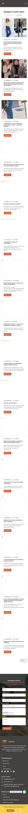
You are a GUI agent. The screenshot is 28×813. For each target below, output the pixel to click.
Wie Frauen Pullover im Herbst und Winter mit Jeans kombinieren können (14, 165)
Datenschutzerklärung (8, 802)
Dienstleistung (6, 797)
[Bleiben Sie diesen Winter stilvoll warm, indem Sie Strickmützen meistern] (14, 427)
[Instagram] (8, 771)
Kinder (4, 766)
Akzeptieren (10, 810)
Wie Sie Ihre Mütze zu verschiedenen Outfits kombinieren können (13, 364)
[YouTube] (13, 771)
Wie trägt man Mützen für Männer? (12, 204)
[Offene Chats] (24, 792)
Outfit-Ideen (14, 39)
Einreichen (7, 728)
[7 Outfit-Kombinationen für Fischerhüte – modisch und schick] (14, 545)
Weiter (22, 660)
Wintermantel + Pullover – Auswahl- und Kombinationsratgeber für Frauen (13, 324)
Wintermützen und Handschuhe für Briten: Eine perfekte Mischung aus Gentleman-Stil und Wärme (14, 84)
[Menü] (26, 3)
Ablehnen (18, 810)
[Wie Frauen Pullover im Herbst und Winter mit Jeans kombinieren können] (14, 150)
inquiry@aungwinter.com (9, 779)
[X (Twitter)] (5, 771)
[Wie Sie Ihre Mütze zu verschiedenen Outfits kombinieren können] (14, 349)
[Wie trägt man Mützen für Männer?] (14, 189)
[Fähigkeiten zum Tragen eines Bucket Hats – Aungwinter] (14, 506)
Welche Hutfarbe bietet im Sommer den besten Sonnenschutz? (13, 283)
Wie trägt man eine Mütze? (10, 403)
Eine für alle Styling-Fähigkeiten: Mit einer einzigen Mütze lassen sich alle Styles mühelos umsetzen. (14, 600)
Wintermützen (6, 763)
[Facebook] (2, 771)
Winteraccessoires (7, 769)
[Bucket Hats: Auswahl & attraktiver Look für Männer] (14, 627)
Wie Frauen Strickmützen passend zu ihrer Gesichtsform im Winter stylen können (13, 43)
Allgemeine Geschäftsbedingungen (11, 799)
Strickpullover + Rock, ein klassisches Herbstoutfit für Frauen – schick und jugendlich (13, 125)
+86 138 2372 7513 (8, 781)
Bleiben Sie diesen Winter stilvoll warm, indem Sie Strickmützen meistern (13, 442)
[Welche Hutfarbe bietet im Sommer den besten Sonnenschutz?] (14, 268)
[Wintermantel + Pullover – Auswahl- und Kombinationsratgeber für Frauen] (14, 309)
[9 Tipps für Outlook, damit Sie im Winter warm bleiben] (14, 468)
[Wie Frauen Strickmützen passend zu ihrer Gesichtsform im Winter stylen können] (14, 27)
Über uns (5, 794)
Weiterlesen (8, 54)
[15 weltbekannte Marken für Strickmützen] (14, 228)
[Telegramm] (11, 771)
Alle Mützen (5, 760)
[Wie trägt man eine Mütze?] (14, 388)
